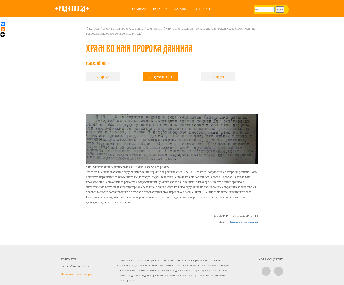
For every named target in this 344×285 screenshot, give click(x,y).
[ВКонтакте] (3, 24)
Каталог (181, 9)
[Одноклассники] (3, 29)
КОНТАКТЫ (69, 259)
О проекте (203, 9)
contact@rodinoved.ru (75, 266)
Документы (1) (160, 77)
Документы (154, 28)
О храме (103, 77)
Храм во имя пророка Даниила (123, 28)
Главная (139, 9)
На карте (218, 77)
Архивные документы (243, 222)
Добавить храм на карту (77, 274)
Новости (160, 9)
